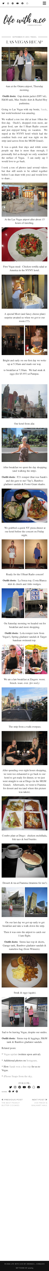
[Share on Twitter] (13, 1091)
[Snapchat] (27, 3)
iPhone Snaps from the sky (18, 1076)
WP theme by (24, 1268)
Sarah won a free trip (20, 1066)
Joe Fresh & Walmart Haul (39, 1102)
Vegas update (10, 1054)
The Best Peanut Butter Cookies (12, 1102)
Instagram (32, 1060)
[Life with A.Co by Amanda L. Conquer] (24, 16)
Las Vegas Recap (24, 41)
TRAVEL (34, 37)
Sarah (44, 109)
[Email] (38, 1087)
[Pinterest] (13, 3)
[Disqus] (24, 1149)
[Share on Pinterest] (17, 1091)
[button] (45, 3)
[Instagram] (8, 3)
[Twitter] (3, 3)
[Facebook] (23, 3)
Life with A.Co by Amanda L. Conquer (28, 1264)
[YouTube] (17, 3)
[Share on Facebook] (10, 1091)
